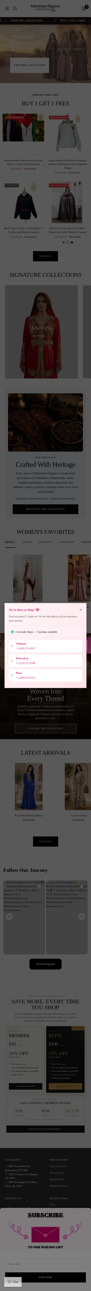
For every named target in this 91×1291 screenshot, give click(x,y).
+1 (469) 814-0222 (25, 677)
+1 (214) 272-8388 (25, 663)
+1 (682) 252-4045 (25, 648)
